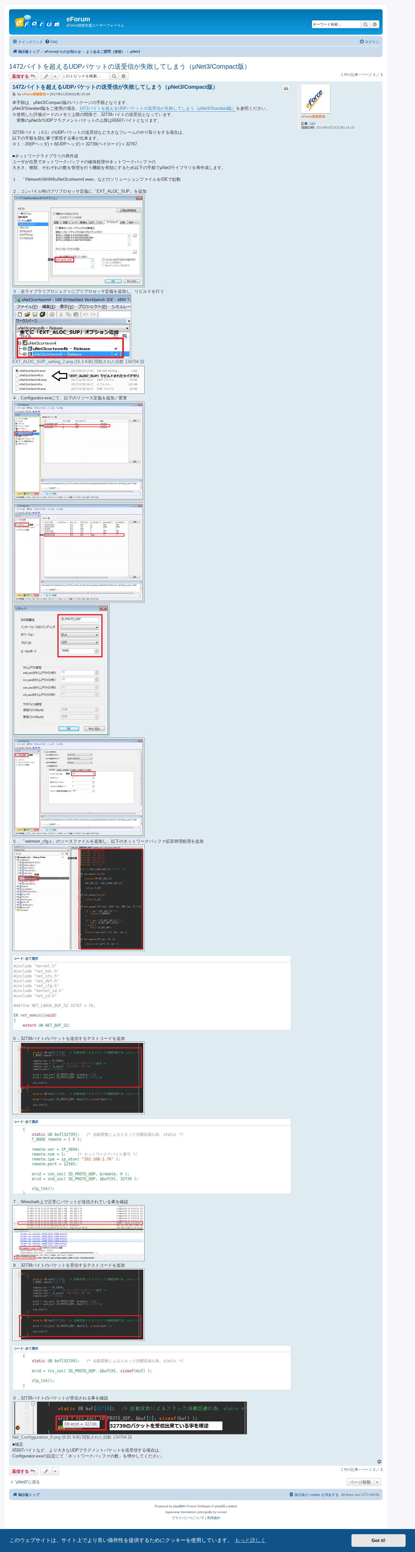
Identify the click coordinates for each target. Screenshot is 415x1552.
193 (312, 123)
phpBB (178, 1506)
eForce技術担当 (313, 116)
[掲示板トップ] (38, 21)
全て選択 (31, 958)
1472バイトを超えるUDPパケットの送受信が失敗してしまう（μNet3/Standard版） (157, 108)
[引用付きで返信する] (286, 88)
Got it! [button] (378, 1540)
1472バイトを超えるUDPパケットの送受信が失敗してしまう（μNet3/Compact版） (130, 66)
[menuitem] (51, 42)
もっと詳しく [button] (250, 1540)
